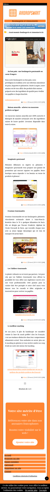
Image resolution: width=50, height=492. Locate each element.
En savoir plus (31, 490)
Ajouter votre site (25, 442)
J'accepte (43, 490)
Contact (7, 471)
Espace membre (11, 461)
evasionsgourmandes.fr (25, 257)
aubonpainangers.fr (12, 100)
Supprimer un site (12, 468)
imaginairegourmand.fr (25, 200)
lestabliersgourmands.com (25, 315)
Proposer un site (11, 458)
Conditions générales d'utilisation (25, 476)
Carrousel (8, 465)
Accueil (7, 455)
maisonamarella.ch (25, 148)
